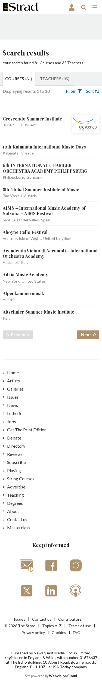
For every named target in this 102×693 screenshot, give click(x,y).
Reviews (15, 454)
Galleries (15, 388)
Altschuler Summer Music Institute (38, 312)
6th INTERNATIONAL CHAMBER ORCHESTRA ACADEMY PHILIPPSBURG (45, 168)
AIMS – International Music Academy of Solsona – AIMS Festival (44, 210)
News (12, 405)
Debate (14, 437)
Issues (12, 397)
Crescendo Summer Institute (32, 119)
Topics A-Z (51, 625)
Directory (16, 445)
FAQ (77, 632)
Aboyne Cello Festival (25, 232)
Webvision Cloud (63, 676)
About (13, 511)
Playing (14, 470)
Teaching (15, 494)
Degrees (15, 503)
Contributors (70, 619)
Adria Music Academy (25, 274)
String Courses (20, 478)
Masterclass (18, 527)
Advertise (16, 486)
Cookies (59, 632)
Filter (71, 91)
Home (13, 372)
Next (90, 334)
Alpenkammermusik (23, 293)
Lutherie (14, 413)
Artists (13, 380)
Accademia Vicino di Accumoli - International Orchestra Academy (50, 253)
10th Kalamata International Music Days (44, 147)
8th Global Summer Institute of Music (41, 189)
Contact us (17, 519)
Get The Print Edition (27, 429)
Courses (18, 78)
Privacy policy (33, 632)
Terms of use (79, 625)
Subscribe (16, 462)
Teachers (54, 78)
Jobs (11, 421)
